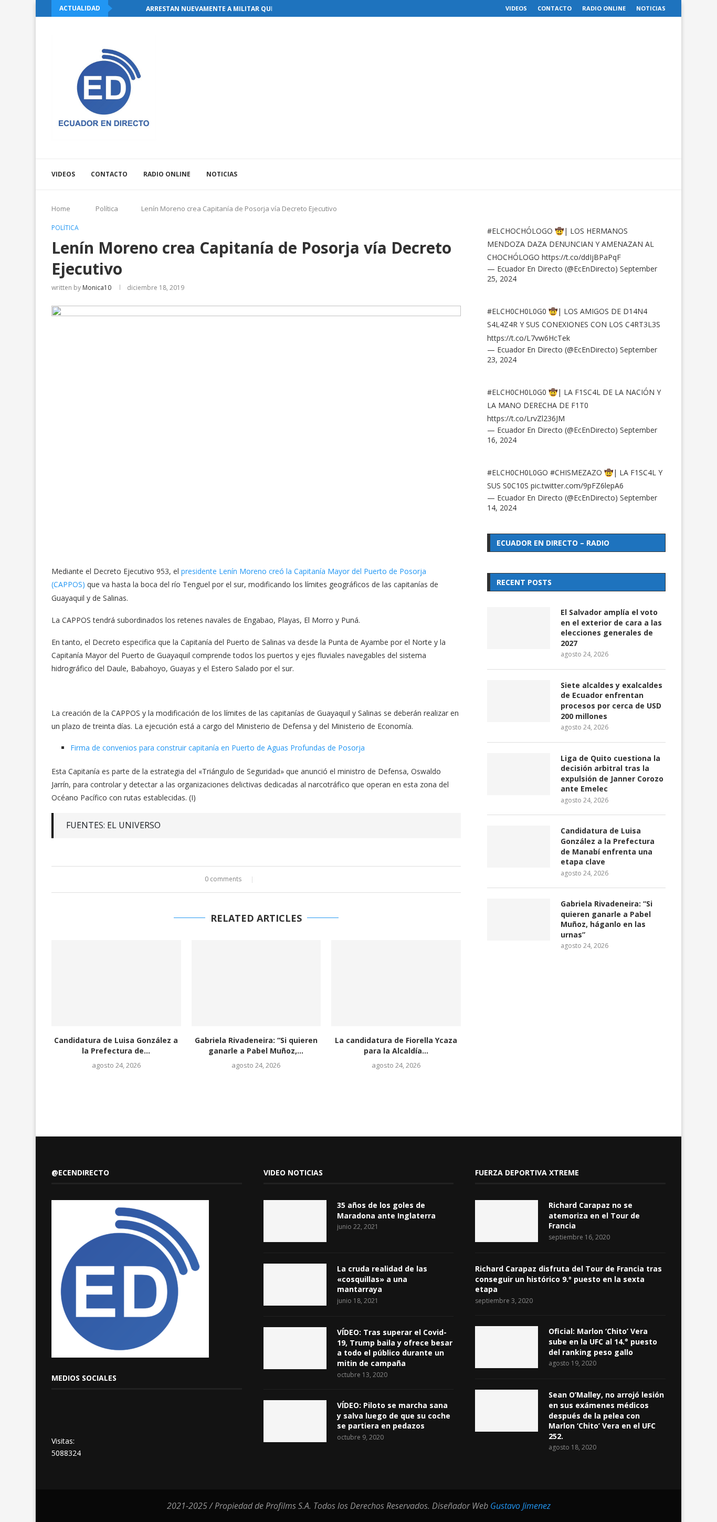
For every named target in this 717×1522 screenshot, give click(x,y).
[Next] (136, 8)
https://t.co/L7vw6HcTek (528, 338)
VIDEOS (516, 8)
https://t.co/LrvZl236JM (526, 418)
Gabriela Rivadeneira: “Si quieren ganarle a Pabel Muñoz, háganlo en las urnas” (606, 919)
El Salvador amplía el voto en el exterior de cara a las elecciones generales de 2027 (611, 627)
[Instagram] (601, 174)
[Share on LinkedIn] (287, 879)
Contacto (554, 8)
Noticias (651, 8)
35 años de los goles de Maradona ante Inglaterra (386, 1210)
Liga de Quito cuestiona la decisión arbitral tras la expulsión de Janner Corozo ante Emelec (612, 773)
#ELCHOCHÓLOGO (520, 231)
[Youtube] (612, 174)
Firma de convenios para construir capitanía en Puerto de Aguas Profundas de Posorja (217, 748)
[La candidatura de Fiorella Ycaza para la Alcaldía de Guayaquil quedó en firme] (396, 983)
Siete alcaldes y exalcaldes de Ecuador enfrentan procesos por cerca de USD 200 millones (611, 700)
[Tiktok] (645, 174)
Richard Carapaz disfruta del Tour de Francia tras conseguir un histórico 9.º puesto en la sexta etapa (568, 1279)
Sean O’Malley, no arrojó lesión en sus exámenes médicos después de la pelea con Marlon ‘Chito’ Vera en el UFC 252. (606, 1415)
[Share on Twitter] (277, 879)
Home (60, 208)
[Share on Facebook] (267, 879)
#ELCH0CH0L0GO (517, 472)
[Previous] (122, 8)
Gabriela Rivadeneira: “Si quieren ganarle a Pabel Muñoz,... (256, 1045)
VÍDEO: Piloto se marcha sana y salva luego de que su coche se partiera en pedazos (393, 1415)
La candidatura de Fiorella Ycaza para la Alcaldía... (396, 1045)
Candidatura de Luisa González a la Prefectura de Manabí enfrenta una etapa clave (608, 846)
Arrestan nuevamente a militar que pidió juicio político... (250, 8)
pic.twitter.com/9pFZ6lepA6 (577, 486)
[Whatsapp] (634, 174)
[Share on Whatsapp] (297, 879)
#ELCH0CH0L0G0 (516, 311)
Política (107, 208)
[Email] (623, 174)
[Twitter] (590, 174)
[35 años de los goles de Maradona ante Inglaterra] (294, 1221)
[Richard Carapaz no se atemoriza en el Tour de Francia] (506, 1221)
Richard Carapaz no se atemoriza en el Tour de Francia (594, 1215)
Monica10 (96, 287)
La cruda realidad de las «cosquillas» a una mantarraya (382, 1279)
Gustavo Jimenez (520, 1505)
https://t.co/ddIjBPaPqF (581, 257)
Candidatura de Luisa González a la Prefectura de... (116, 1045)
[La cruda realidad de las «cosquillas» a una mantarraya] (294, 1285)
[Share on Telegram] (307, 879)
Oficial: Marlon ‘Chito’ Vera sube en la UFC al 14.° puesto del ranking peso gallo (603, 1341)
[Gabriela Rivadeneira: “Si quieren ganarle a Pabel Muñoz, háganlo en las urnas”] (256, 983)
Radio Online (604, 8)
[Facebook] (579, 174)
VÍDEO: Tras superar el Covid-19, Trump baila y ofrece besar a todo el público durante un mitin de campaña (394, 1347)
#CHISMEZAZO (576, 472)
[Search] (660, 174)
